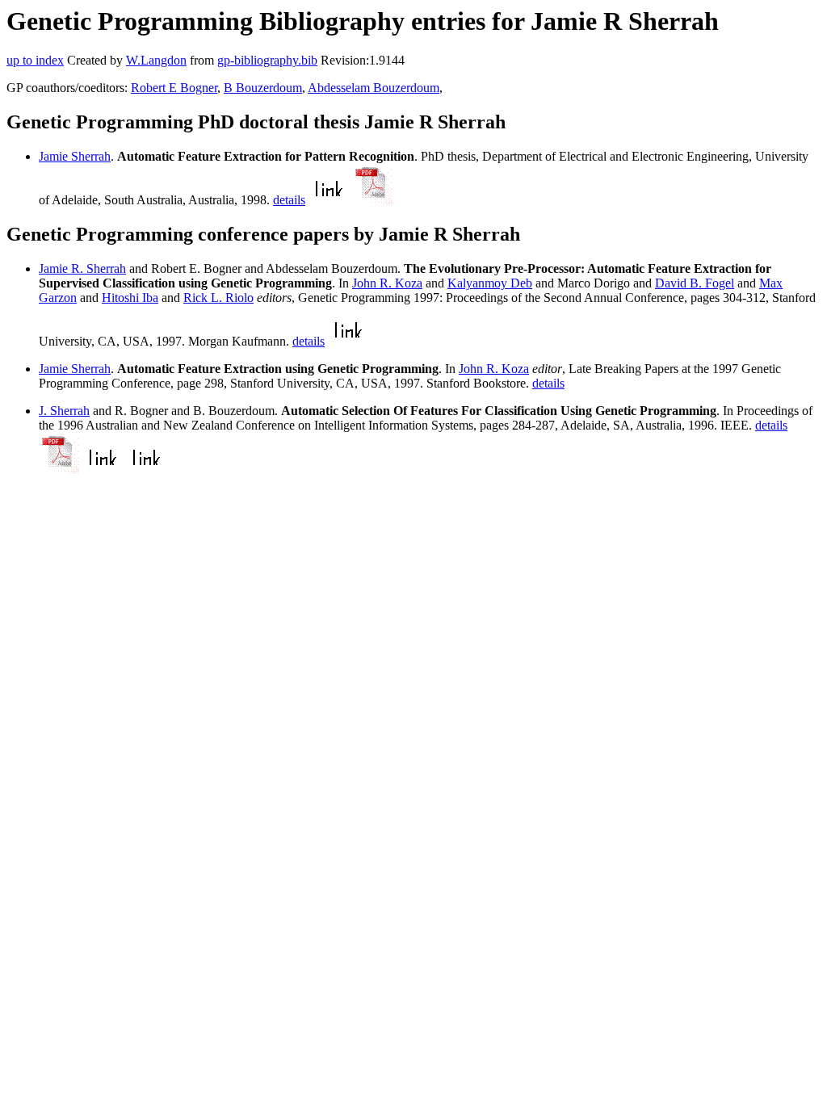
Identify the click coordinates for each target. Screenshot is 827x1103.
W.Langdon (156, 60)
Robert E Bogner (174, 87)
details (289, 200)
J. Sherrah (64, 410)
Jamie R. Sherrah (82, 268)
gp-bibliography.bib (267, 60)
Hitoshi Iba (130, 297)
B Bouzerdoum (263, 87)
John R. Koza (387, 283)
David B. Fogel (694, 283)
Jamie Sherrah (75, 156)
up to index (35, 60)
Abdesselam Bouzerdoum (373, 87)
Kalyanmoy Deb (489, 283)
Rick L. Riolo (218, 297)
